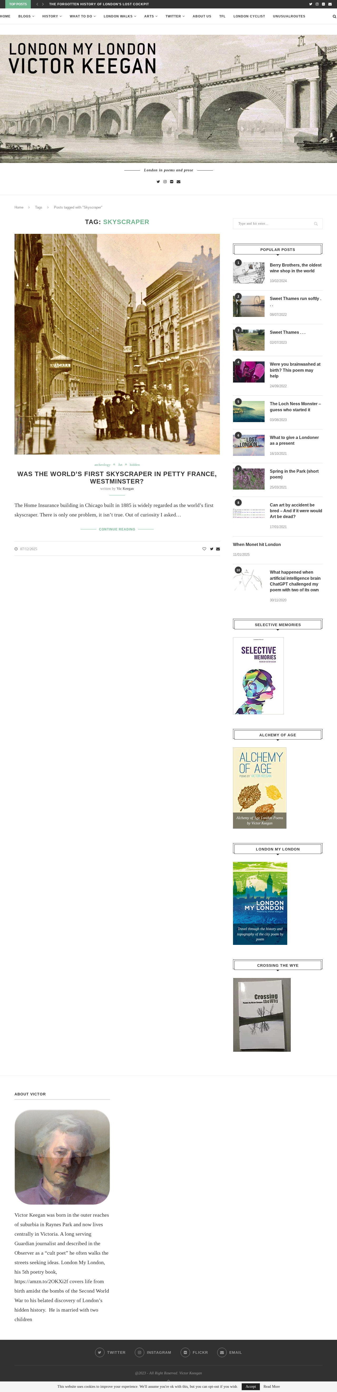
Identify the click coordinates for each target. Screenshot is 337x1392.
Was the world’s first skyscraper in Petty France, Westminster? (117, 477)
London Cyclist (249, 16)
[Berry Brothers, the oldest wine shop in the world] (249, 272)
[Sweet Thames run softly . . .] (249, 306)
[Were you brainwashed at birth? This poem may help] (249, 372)
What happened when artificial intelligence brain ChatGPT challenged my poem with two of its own (295, 581)
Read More (272, 1387)
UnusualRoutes (289, 16)
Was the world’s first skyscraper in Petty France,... (103, 4)
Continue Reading (117, 529)
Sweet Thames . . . (287, 332)
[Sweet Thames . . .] (249, 340)
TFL (222, 16)
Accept (251, 1387)
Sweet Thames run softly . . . (295, 301)
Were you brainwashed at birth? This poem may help (295, 370)
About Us (202, 16)
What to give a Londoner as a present (294, 440)
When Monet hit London (257, 544)
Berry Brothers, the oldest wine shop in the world (295, 268)
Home (5, 16)
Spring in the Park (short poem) (294, 474)
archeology (103, 465)
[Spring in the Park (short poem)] (249, 479)
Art (120, 465)
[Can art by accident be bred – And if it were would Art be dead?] (249, 512)
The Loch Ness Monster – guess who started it (295, 407)
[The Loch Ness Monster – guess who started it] (249, 411)
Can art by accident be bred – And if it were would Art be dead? (296, 511)
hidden (135, 465)
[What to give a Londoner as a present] (249, 445)
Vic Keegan (125, 489)
